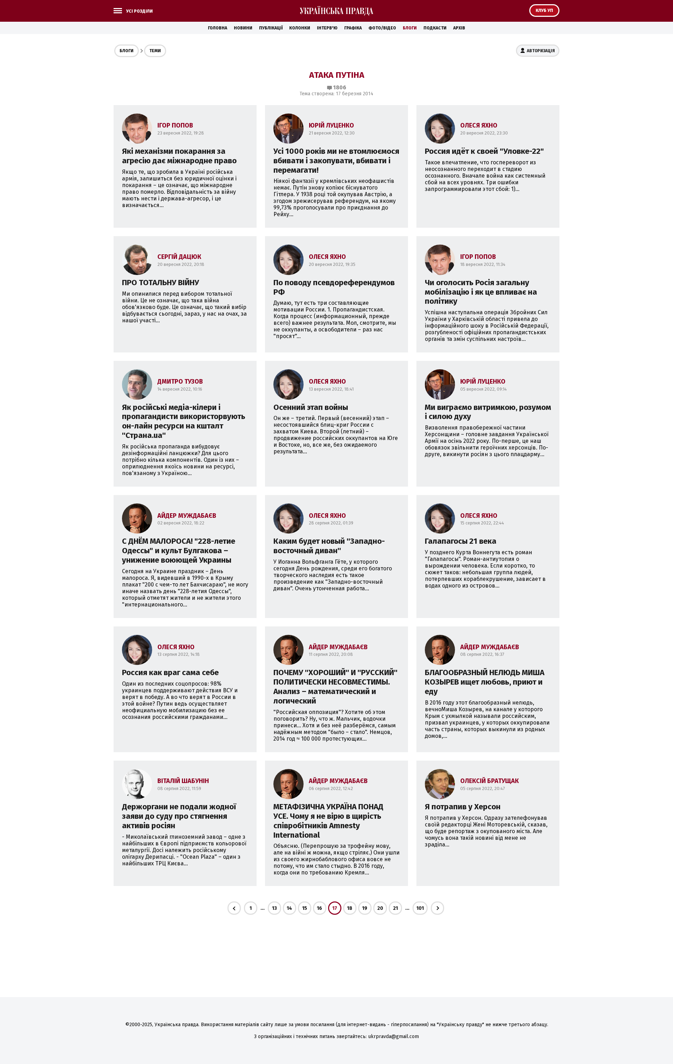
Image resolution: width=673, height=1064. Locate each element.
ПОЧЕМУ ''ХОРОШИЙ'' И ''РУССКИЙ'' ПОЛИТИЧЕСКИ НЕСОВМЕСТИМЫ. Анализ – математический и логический (335, 687)
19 (364, 908)
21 (395, 908)
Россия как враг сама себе (170, 672)
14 (289, 908)
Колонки (299, 28)
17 (334, 908)
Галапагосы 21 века (460, 541)
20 (380, 908)
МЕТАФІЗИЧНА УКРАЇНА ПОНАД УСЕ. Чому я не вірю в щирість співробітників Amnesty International (328, 821)
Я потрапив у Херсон (463, 806)
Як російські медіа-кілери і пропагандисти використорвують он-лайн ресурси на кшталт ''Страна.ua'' (183, 421)
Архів (459, 28)
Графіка (353, 28)
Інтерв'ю (327, 28)
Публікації (271, 28)
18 (349, 908)
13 (274, 908)
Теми (155, 50)
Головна (217, 28)
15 (304, 908)
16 (319, 908)
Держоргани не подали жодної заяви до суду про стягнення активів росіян (179, 816)
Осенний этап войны (310, 407)
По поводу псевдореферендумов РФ (334, 287)
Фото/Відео (382, 28)
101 (420, 908)
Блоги (410, 28)
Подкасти (435, 28)
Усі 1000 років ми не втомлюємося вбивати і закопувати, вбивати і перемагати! (336, 160)
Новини (243, 28)
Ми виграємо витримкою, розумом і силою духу (488, 412)
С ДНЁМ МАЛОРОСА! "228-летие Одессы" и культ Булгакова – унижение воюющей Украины (178, 550)
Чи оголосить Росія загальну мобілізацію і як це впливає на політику (481, 292)
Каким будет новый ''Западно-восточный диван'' (329, 545)
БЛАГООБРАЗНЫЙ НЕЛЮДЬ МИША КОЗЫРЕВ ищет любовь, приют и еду (484, 682)
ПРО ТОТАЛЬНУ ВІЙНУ (160, 282)
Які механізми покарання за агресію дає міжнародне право (179, 155)
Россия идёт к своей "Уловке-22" (484, 151)
